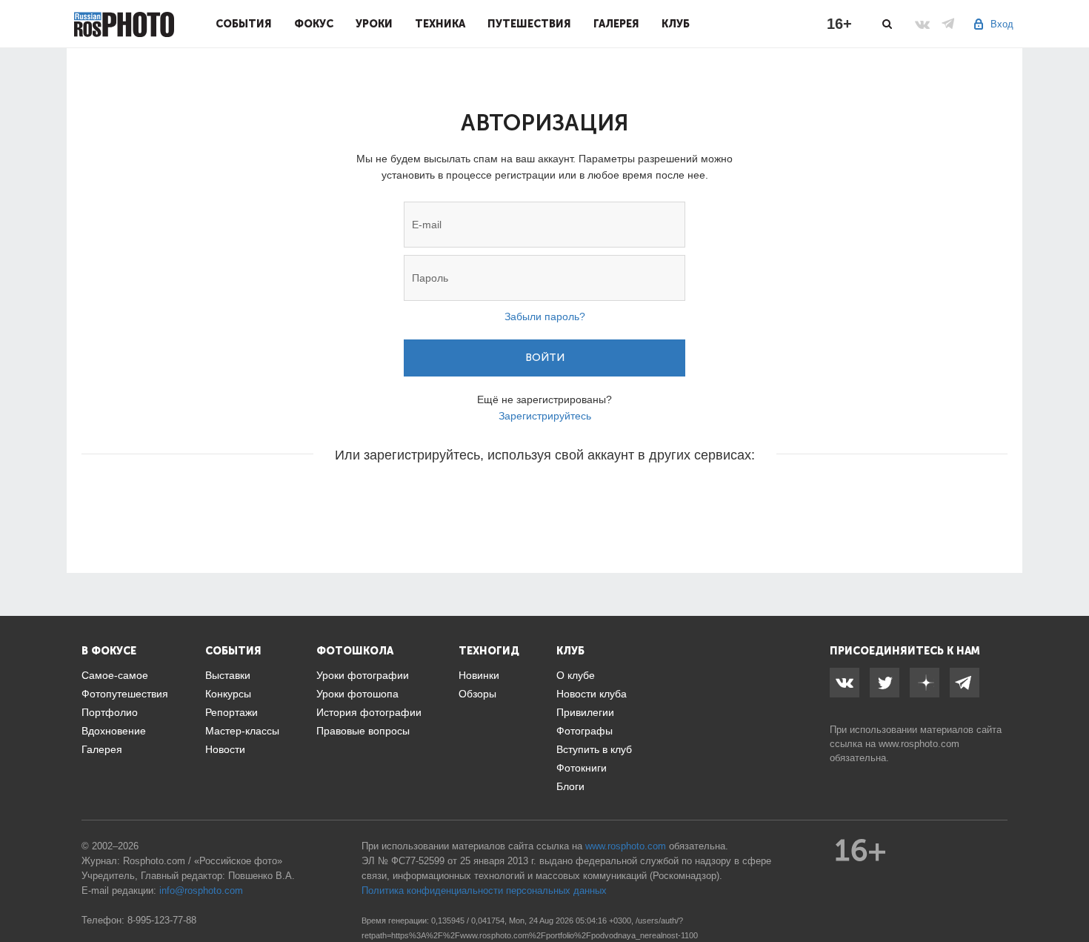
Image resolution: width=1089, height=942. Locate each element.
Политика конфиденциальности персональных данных (484, 890)
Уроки (374, 24)
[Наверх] (1069, 893)
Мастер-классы (242, 731)
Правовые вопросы (363, 731)
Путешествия (529, 24)
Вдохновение (113, 731)
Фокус (313, 24)
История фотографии (369, 712)
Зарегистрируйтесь (545, 416)
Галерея (616, 24)
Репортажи (231, 712)
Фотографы (584, 731)
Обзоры (477, 694)
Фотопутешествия (124, 694)
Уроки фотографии (362, 675)
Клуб (676, 24)
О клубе (575, 675)
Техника (440, 24)
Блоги (570, 786)
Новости (225, 749)
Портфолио (109, 712)
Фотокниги (581, 768)
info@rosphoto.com (201, 890)
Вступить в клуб (594, 749)
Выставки (227, 675)
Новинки (479, 675)
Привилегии (585, 712)
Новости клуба (591, 694)
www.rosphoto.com (919, 743)
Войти (545, 357)
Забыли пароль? (544, 316)
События (244, 24)
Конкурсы (228, 694)
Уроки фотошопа (357, 694)
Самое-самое (114, 675)
